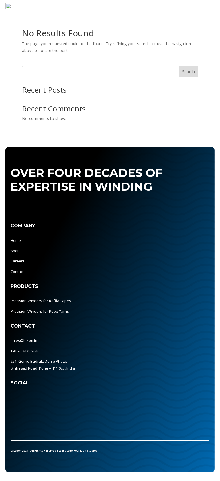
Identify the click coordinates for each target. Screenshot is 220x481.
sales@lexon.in (24, 340)
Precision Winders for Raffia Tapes (41, 300)
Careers (18, 261)
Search (188, 71)
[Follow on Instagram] (37, 398)
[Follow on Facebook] (25, 398)
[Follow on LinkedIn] (14, 398)
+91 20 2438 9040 (25, 351)
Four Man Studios (85, 450)
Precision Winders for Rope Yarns (40, 311)
